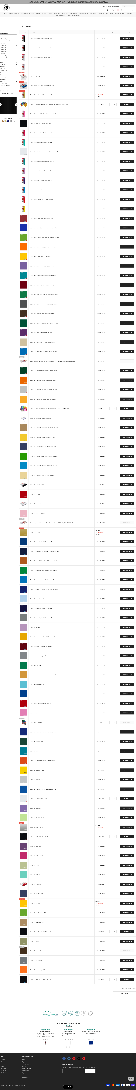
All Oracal (29, 21)
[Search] (128, 6)
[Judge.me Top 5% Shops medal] (90, 1013)
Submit (90, 1071)
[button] (8, 39)
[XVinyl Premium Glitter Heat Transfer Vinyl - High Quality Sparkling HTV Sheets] (8, 105)
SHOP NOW (102, 1)
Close (113, 2)
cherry (10, 121)
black (5, 121)
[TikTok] (78, 1058)
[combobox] (127, 6)
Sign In (133, 10)
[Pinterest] (73, 1058)
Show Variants (127, 38)
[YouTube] (83, 1058)
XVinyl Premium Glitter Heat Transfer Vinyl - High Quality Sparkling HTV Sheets (8, 116)
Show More (124, 993)
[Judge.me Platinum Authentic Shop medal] (64, 1013)
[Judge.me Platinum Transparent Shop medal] (70, 1013)
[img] (68, 1025)
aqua (2, 121)
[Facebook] (64, 1058)
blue (8, 121)
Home (23, 21)
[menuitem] (8, 37)
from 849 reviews (68, 1026)
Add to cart (127, 104)
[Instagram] (69, 1058)
